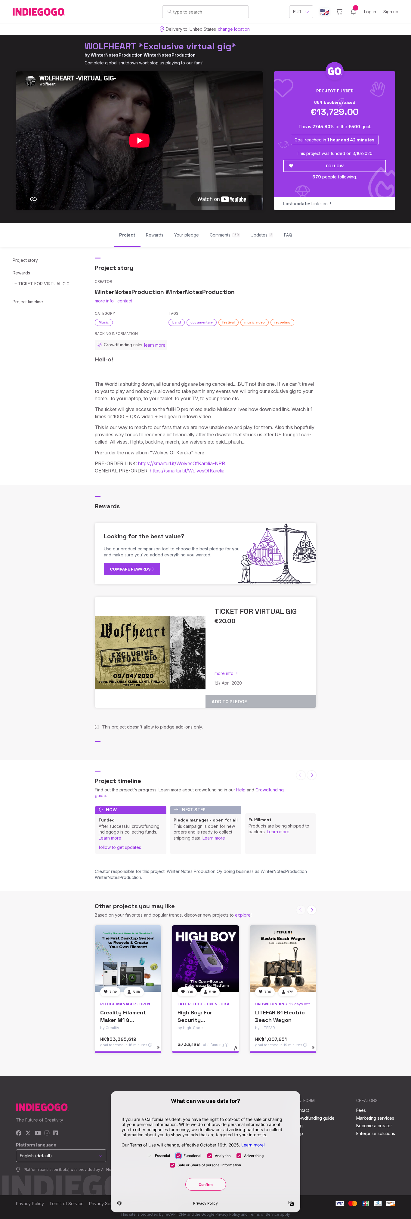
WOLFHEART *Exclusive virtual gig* (160, 46)
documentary (201, 322)
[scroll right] (311, 775)
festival (228, 322)
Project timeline (28, 301)
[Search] (169, 11)
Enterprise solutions (375, 1133)
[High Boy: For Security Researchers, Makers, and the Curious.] (205, 958)
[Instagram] (47, 1133)
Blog (298, 1125)
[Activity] (353, 12)
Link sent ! (307, 203)
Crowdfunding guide (314, 1118)
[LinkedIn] (55, 1133)
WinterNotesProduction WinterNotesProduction (143, 54)
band (176, 322)
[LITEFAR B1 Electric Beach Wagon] (283, 958)
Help (241, 789)
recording (282, 322)
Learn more (110, 837)
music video (254, 322)
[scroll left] (300, 775)
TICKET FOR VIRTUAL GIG (44, 283)
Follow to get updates (120, 847)
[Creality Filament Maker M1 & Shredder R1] (128, 958)
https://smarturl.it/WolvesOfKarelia (187, 471)
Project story (25, 260)
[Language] (324, 12)
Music (104, 322)
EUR (297, 11)
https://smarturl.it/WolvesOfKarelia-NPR (181, 463)
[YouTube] (38, 1133)
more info (104, 300)
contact (124, 300)
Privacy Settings (105, 1203)
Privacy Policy (30, 1203)
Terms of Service (66, 1203)
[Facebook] (19, 1133)
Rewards (21, 272)
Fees (361, 1110)
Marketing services (375, 1118)
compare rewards (131, 569)
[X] (28, 1133)
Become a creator (374, 1125)
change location (234, 29)
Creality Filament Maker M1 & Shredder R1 (123, 1020)
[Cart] (339, 12)
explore (243, 914)
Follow (335, 165)
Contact (301, 1110)
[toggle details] (160, 1051)
